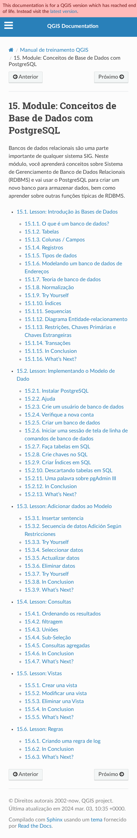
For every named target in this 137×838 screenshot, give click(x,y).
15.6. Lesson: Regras (40, 729)
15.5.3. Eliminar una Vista (54, 701)
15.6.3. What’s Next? (49, 757)
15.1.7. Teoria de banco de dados (63, 279)
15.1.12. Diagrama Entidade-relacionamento (76, 319)
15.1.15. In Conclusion (51, 351)
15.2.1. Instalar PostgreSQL (56, 391)
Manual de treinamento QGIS (54, 50)
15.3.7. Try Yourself (47, 574)
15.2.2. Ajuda (40, 399)
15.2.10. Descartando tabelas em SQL (68, 470)
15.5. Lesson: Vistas (39, 673)
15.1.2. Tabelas (42, 231)
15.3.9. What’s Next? (49, 590)
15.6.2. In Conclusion (49, 749)
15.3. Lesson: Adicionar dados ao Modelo (64, 506)
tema (96, 819)
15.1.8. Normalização (49, 287)
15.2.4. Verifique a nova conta (59, 415)
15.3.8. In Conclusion (49, 582)
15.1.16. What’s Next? (50, 359)
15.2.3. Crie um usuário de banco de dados (74, 407)
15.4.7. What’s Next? (49, 661)
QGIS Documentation (72, 26)
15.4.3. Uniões (41, 629)
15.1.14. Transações (47, 343)
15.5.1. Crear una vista (51, 685)
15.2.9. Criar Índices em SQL (58, 462)
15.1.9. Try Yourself (47, 295)
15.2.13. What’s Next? (50, 494)
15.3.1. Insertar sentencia (54, 518)
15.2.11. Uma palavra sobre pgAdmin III (70, 478)
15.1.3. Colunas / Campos (55, 239)
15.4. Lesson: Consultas (44, 602)
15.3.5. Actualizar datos (52, 558)
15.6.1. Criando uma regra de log (62, 741)
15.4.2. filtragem (44, 621)
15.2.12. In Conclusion (51, 486)
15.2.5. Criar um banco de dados (62, 422)
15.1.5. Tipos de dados (51, 255)
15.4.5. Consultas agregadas (57, 645)
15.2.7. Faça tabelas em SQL (57, 446)
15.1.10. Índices (43, 303)
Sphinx (55, 819)
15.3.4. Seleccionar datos (54, 550)
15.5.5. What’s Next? (49, 717)
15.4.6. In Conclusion (49, 653)
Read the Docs (35, 826)
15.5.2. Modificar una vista (56, 693)
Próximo (108, 77)
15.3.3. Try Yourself (47, 542)
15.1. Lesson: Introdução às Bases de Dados (67, 212)
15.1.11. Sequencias (48, 311)
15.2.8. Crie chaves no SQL (56, 454)
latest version (63, 11)
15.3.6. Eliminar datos (50, 566)
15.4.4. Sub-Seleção (48, 637)
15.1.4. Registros (44, 247)
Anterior (28, 77)
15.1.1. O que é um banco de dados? (67, 223)
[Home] (11, 50)
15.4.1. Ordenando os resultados (63, 613)
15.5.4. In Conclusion (49, 709)
